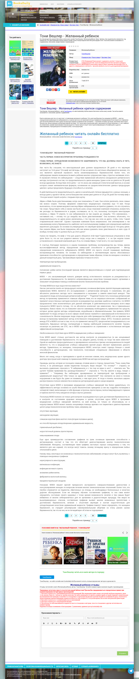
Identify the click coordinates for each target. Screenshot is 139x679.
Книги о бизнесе (64, 15)
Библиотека (44, 4)
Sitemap (75, 666)
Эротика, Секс (106, 57)
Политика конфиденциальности (39, 666)
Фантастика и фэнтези (28, 17)
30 (93, 143)
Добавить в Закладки (20, 25)
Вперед (102, 143)
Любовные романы (27, 15)
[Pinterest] (56, 90)
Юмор (79, 20)
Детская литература (84, 15)
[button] (44, 623)
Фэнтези (24, 20)
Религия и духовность (84, 17)
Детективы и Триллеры (47, 17)
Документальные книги (66, 20)
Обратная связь (62, 666)
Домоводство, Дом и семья (91, 57)
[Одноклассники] (53, 90)
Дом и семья (100, 15)
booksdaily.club (20, 4)
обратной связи (75, 674)
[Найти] (129, 11)
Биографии (60, 4)
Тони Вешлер (86, 54)
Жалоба (51, 102)
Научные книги (63, 17)
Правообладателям (15, 666)
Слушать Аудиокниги (74, 4)
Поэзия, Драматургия (122, 15)
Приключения (44, 15)
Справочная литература (104, 20)
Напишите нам (70, 103)
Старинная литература (103, 17)
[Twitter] (58, 90)
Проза (42, 20)
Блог (52, 4)
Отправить (122, 653)
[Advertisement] (21, 142)
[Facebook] (50, 90)
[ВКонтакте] (47, 90)
